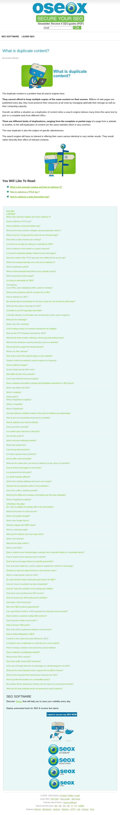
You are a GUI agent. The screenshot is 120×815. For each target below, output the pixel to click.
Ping (92, 809)
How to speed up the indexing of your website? (26, 557)
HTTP (72, 809)
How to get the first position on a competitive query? (28, 679)
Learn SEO (28, 36)
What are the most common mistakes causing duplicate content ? (33, 230)
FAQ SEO (10, 211)
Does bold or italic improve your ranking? (23, 240)
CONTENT (10, 214)
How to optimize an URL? (17, 297)
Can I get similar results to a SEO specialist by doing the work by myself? (37, 611)
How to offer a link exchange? (19, 459)
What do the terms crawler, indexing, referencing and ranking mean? (35, 338)
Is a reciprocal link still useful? (19, 472)
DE (60, 806)
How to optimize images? (17, 365)
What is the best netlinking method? (21, 440)
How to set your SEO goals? (18, 625)
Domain (85, 809)
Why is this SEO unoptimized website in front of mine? (29, 629)
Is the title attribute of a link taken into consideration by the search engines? (38, 315)
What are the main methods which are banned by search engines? (34, 689)
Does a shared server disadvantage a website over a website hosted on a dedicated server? (45, 552)
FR (68, 806)
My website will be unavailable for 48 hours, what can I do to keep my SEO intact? (40, 301)
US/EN (81, 806)
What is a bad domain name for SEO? (22, 575)
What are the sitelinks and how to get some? (25, 534)
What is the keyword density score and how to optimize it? (30, 262)
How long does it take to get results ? (22, 620)
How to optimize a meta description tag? (29, 197)
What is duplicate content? (17, 267)
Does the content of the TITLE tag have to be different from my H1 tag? (36, 258)
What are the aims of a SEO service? (21, 511)
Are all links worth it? (15, 436)
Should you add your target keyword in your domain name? (31, 570)
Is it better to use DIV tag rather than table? (24, 310)
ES (64, 806)
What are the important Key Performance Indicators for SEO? (32, 675)
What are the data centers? (17, 543)
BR (56, 806)
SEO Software (10, 36)
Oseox (19, 701)
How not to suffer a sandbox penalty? (22, 490)
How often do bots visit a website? (20, 374)
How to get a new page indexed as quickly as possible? (29, 561)
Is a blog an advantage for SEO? (20, 280)
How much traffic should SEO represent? (23, 661)
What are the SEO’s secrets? (18, 657)
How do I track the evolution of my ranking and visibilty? (29, 589)
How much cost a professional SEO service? (25, 593)
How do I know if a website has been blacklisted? (27, 584)
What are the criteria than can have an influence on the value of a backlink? (38, 463)
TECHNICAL (11, 285)
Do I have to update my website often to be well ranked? (30, 507)
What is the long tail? (15, 539)
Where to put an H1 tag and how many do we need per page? (32, 235)
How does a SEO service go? (18, 602)
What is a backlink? (14, 404)
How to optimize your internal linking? (22, 422)
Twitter (70, 795)
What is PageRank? (14, 409)
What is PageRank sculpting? (18, 400)
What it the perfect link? (16, 445)
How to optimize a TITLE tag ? (25, 192)
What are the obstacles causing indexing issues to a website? (32, 342)
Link (78, 809)
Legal (77, 795)
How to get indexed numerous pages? (22, 379)
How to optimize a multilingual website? (23, 652)
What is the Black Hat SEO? (18, 388)
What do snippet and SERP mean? (21, 525)
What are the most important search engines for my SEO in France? (34, 670)
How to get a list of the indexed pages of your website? (29, 356)
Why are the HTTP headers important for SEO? (26, 333)
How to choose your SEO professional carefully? (26, 598)
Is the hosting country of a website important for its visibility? (31, 329)
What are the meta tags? (16, 320)
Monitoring (47, 809)
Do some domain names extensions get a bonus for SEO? (30, 580)
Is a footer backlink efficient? (18, 477)
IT (72, 806)
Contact (63, 795)
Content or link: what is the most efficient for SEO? (27, 639)
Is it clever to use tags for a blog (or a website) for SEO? (29, 244)
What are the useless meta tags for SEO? (23, 306)
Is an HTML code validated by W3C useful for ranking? (29, 288)
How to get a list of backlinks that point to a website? (28, 418)
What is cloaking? (13, 392)
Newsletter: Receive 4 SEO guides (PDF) (61, 24)
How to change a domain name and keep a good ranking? (31, 648)
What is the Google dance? (17, 520)
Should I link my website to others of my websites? (27, 486)
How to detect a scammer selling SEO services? (26, 616)
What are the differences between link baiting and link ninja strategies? (36, 495)
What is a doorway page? (17, 530)
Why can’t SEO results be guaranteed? (22, 607)
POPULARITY (12, 397)
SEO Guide (65, 799)
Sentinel (56, 809)
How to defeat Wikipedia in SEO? (20, 634)
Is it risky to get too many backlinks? (21, 454)
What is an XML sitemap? (17, 351)
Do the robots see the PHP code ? (20, 370)
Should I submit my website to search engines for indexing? (31, 360)
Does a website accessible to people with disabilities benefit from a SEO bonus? (40, 383)
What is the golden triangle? (18, 516)
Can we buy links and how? (18, 450)
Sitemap (65, 809)
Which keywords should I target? (20, 276)
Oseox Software (70, 802)
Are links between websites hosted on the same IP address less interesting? (38, 413)
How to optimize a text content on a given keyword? (28, 249)
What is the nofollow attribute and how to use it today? (29, 481)
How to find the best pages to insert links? (24, 468)
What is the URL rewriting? (17, 324)
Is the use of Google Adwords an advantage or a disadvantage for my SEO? (38, 666)
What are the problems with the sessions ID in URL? (28, 292)
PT (75, 806)
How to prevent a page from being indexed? (25, 347)
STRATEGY (11, 504)
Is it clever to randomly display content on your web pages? (31, 253)
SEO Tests (75, 799)
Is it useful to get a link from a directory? (23, 431)
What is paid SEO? (14, 548)
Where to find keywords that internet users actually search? (31, 271)
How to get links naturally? (17, 427)
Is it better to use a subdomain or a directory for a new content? (32, 643)
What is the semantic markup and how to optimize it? (36, 187)
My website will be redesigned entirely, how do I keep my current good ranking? (40, 684)
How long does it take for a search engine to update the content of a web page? (39, 566)
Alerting (37, 809)
